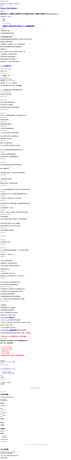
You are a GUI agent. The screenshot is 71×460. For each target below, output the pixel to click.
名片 (3, 21)
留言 (9, 368)
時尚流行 (9, 371)
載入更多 (2, 377)
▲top (1, 375)
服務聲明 (46, 444)
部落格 (4, 20)
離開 (6, 457)
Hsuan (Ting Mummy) (9, 8)
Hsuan (1, 362)
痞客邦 (7, 368)
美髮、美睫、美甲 (10, 373)
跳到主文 (2, 11)
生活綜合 (9, 16)
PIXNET (27, 444)
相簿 (3, 18)
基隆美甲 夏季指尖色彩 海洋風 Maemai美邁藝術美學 (18, 26)
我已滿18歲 (3, 457)
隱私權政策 (42, 444)
